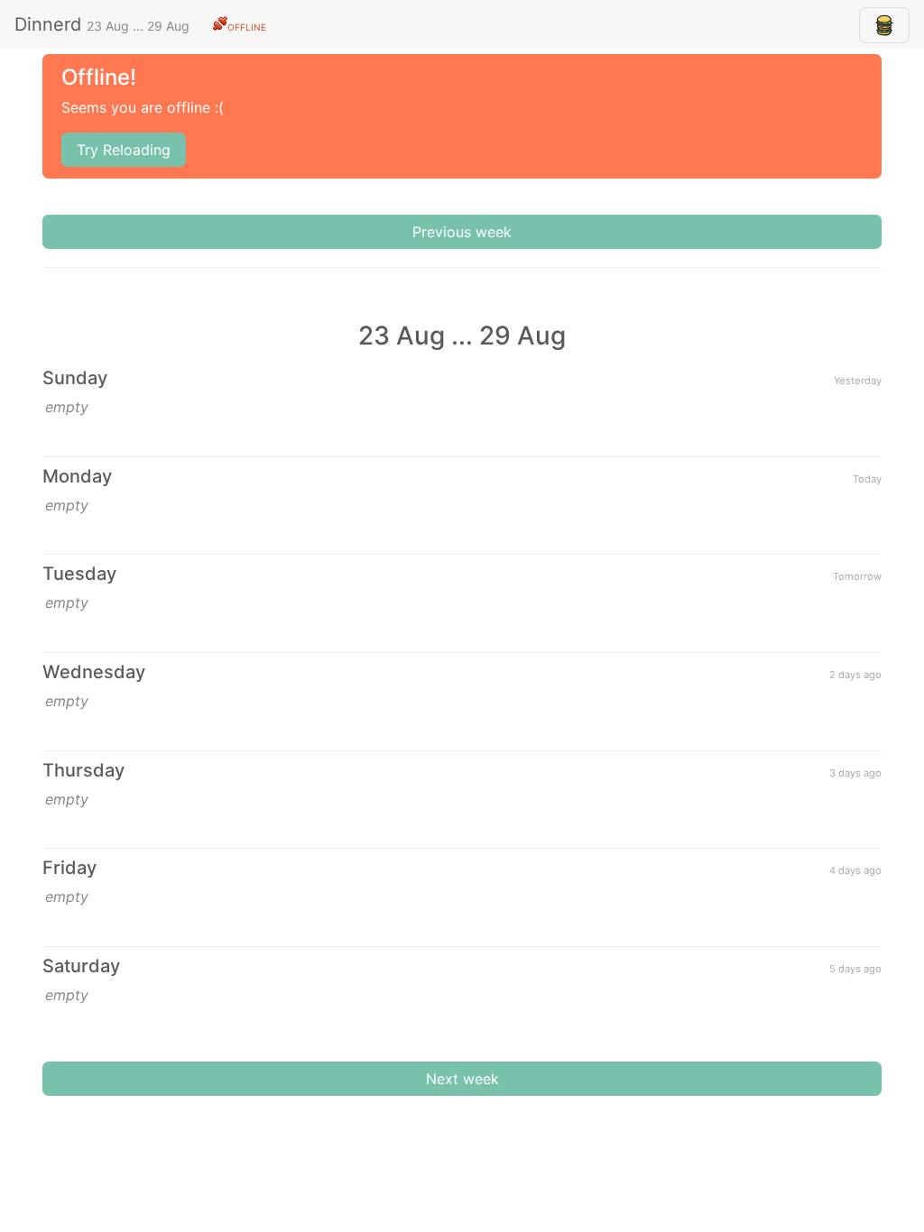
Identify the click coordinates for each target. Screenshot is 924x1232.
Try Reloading (124, 150)
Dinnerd (140, 24)
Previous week (462, 232)
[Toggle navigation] (884, 25)
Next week (462, 1079)
